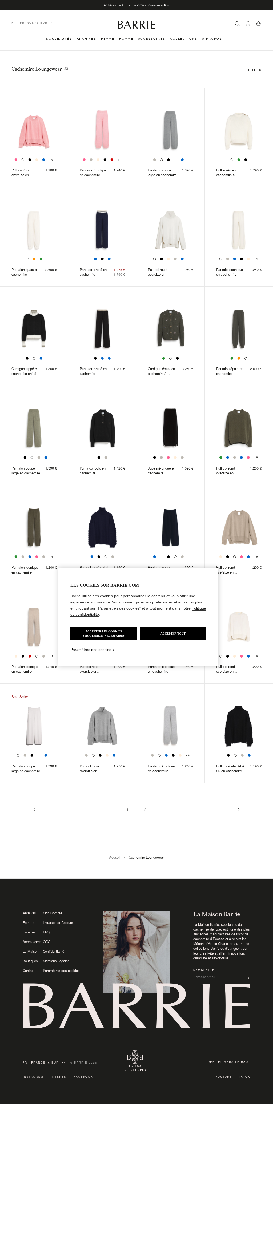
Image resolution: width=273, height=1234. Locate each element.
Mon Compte (52, 913)
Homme (126, 38)
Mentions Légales (56, 961)
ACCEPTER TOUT (173, 633)
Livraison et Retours (58, 922)
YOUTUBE (223, 1076)
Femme (107, 38)
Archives (86, 38)
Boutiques (30, 961)
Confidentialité (53, 951)
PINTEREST (59, 1076)
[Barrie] (136, 27)
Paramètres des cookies (61, 970)
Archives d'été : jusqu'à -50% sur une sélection (136, 5)
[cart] (259, 24)
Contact (28, 970)
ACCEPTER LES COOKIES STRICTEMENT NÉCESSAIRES (104, 633)
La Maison (30, 951)
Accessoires (151, 38)
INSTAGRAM (33, 1076)
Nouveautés (59, 38)
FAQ (46, 932)
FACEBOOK (83, 1076)
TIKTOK (243, 1076)
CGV (46, 941)
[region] (138, 617)
